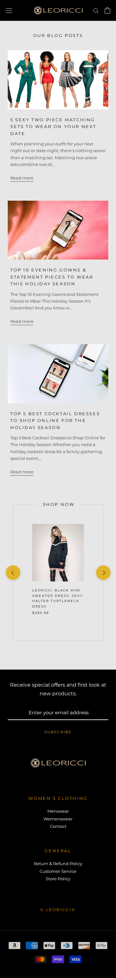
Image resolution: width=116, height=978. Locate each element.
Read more (22, 177)
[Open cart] (107, 10)
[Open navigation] (9, 10)
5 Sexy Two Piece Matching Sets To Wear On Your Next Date (53, 126)
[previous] (12, 572)
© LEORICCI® (57, 909)
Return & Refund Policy (58, 863)
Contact (58, 826)
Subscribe (58, 732)
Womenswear (58, 818)
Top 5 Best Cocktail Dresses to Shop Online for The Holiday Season (55, 420)
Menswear (58, 811)
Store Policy (58, 878)
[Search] (96, 10)
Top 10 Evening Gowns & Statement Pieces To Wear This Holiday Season (51, 276)
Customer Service (58, 871)
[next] (103, 572)
